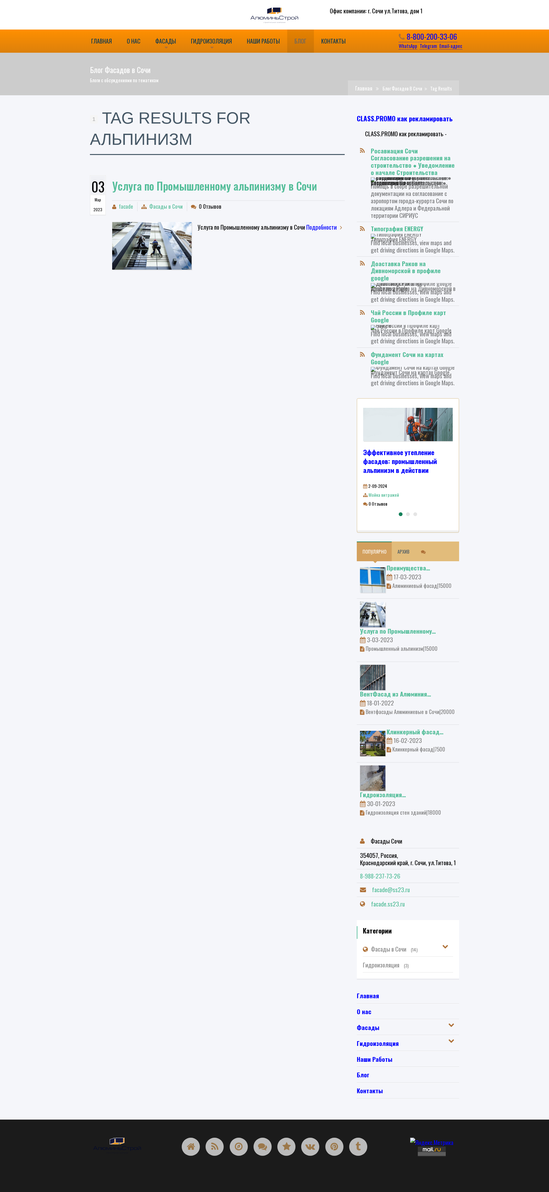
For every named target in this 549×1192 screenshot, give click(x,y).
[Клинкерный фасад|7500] (372, 742)
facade (126, 206)
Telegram (428, 45)
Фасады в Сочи (166, 206)
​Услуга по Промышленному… (398, 630)
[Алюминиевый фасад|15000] (372, 578)
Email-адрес (450, 45)
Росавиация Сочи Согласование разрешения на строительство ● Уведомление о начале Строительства (413, 161)
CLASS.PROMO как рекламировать (405, 118)
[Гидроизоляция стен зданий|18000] (372, 777)
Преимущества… (408, 567)
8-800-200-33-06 (431, 36)
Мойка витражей (384, 494)
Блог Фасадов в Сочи (402, 88)
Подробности (321, 226)
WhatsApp (408, 45)
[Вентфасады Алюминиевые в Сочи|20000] (372, 676)
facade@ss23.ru (391, 889)
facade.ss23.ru (388, 903)
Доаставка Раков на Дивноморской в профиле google (406, 270)
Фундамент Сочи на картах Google (407, 358)
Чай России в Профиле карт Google (408, 316)
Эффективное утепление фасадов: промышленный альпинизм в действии (400, 461)
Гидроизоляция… (383, 794)
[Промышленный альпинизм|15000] (152, 246)
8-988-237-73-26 (380, 875)
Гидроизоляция (386, 964)
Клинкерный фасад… (415, 731)
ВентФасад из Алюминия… (395, 693)
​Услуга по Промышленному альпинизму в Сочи (214, 186)
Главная (363, 88)
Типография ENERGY (397, 228)
